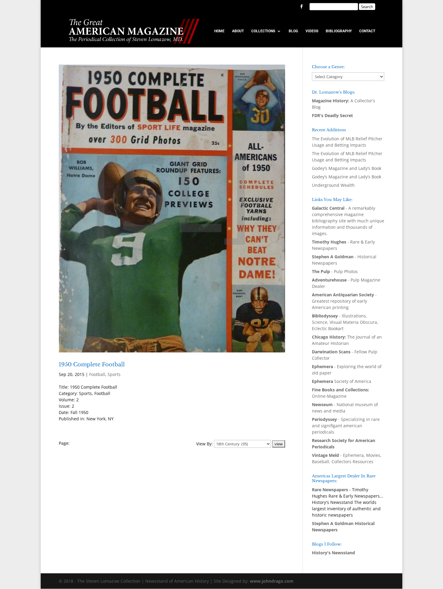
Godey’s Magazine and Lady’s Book (346, 168)
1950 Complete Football (92, 364)
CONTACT (367, 31)
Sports (114, 374)
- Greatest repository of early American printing (344, 301)
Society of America (341, 381)
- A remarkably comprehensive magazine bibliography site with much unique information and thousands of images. (348, 220)
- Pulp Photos (335, 271)
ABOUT (238, 31)
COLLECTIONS (263, 31)
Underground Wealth (333, 185)
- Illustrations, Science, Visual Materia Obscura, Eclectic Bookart (345, 322)
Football (97, 374)
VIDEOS (312, 31)
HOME (219, 31)
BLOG (293, 31)
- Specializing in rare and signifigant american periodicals (346, 425)
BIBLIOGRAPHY (339, 31)
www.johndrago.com (272, 581)
